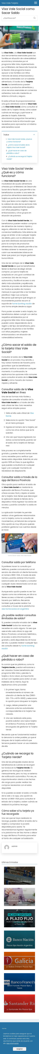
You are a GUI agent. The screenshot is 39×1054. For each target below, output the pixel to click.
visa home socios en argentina (15, 609)
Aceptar (19, 1049)
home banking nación (22, 303)
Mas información (12, 1043)
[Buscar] (34, 17)
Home (4, 1028)
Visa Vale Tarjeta (10, 3)
